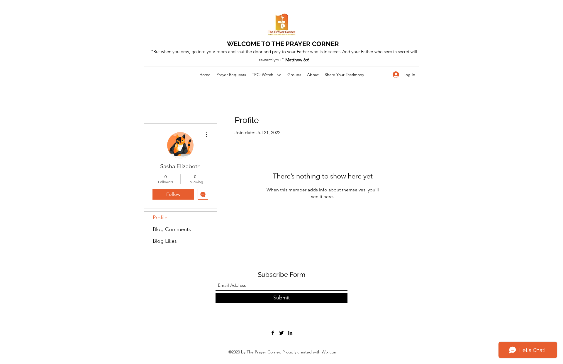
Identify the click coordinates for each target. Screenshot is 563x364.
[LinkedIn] (290, 333)
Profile (160, 217)
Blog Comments (172, 229)
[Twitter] (281, 333)
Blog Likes (165, 241)
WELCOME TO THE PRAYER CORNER (283, 44)
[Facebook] (273, 333)
